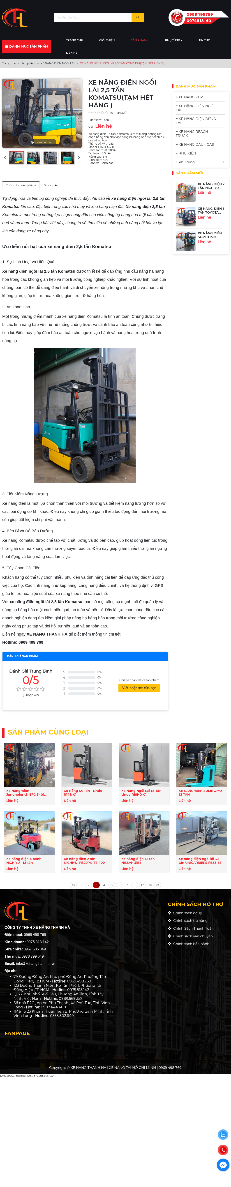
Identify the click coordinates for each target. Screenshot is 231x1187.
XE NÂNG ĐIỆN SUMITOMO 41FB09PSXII (210, 237)
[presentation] (5, 157)
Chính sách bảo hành (190, 944)
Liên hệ (71, 52)
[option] (200, 192)
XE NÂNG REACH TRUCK (192, 133)
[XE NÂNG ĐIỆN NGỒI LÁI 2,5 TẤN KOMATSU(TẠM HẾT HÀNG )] (16, 157)
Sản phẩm (139, 40)
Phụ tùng (173, 40)
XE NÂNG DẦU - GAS (196, 144)
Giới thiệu (107, 40)
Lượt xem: (95, 120)
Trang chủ (74, 40)
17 (142, 885)
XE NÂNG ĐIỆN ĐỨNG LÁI (196, 121)
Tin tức (204, 40)
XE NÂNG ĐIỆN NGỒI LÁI (195, 108)
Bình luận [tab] (51, 185)
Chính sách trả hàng (189, 920)
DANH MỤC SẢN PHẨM (28, 46)
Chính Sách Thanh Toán (192, 928)
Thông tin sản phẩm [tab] (21, 185)
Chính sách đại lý (186, 913)
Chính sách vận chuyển (192, 936)
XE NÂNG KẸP (190, 97)
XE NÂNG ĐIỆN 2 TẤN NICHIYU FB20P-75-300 (211, 188)
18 (150, 885)
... (134, 885)
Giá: (90, 126)
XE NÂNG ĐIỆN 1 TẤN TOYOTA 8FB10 (211, 212)
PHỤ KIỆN (187, 153)
